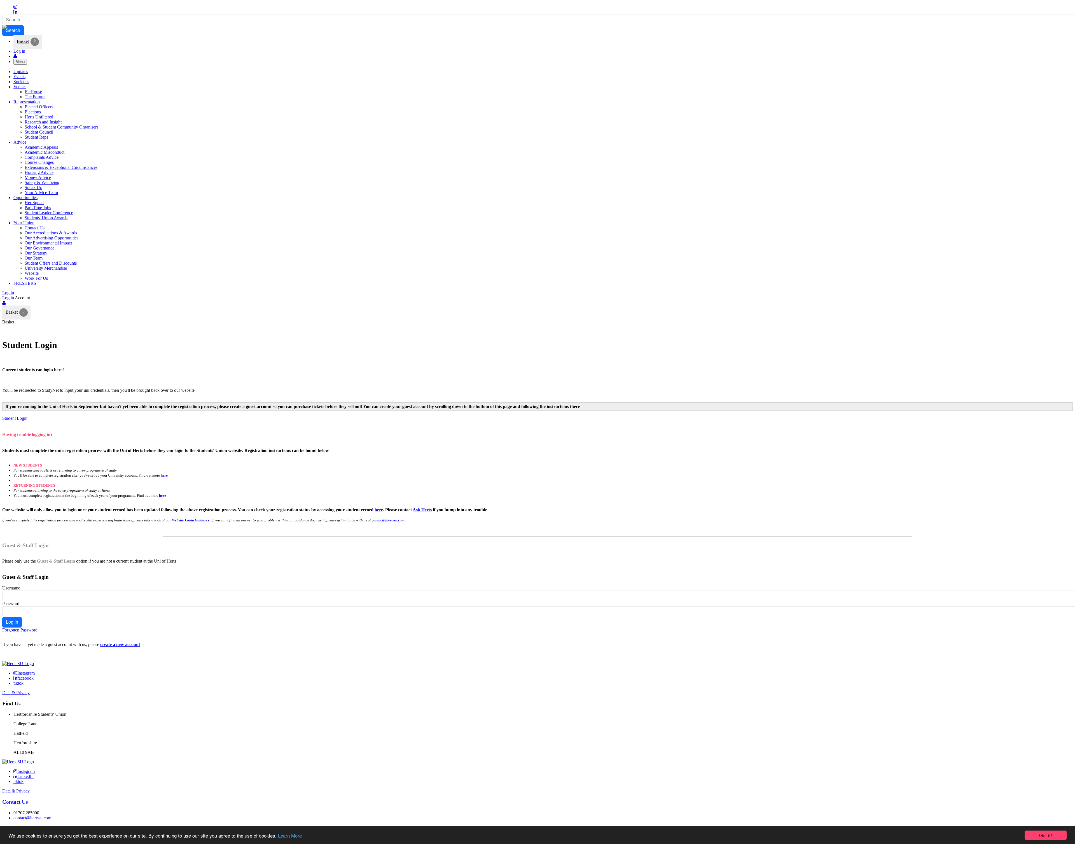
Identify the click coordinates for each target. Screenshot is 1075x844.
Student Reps (36, 137)
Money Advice (38, 177)
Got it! (1045, 835)
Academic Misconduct (44, 152)
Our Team (34, 258)
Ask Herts (422, 509)
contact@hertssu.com (388, 520)
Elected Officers (39, 106)
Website (32, 273)
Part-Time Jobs (38, 207)
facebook (25, 678)
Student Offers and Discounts (51, 263)
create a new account (120, 644)
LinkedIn (25, 776)
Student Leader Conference (49, 212)
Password (10, 603)
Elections (33, 111)
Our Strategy (36, 253)
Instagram (26, 673)
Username (11, 588)
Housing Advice (39, 172)
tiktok (18, 683)
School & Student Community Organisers (61, 127)
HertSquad (34, 202)
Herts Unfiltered (39, 117)
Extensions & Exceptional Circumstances (61, 167)
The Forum (35, 96)
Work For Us (36, 278)
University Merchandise (46, 268)
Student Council (39, 132)
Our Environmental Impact (48, 243)
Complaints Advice (42, 157)
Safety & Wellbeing (42, 182)
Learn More (290, 835)
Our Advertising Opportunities (51, 238)
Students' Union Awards (46, 217)
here (164, 475)
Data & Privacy (16, 692)
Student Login (14, 418)
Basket (23, 41)
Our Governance (39, 248)
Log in (19, 51)
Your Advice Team (41, 192)
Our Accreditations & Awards (51, 232)
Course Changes (39, 162)
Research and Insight (43, 122)
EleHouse (33, 91)
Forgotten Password (20, 630)
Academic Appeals (41, 147)
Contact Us (35, 227)
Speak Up (33, 187)
